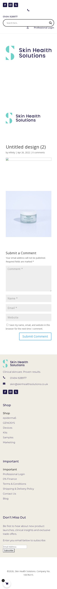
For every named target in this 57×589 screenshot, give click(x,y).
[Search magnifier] (50, 23)
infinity (12, 152)
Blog (6, 498)
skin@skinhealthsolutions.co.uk (29, 384)
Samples (8, 437)
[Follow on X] (16, 5)
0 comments (38, 152)
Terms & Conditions (14, 483)
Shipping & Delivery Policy (18, 488)
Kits (5, 432)
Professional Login (14, 474)
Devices (7, 427)
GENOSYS (9, 422)
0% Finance (10, 478)
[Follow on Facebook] (5, 5)
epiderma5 (9, 417)
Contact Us (9, 493)
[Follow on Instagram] (10, 5)
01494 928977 (18, 378)
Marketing (9, 442)
